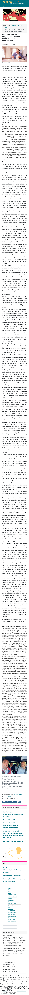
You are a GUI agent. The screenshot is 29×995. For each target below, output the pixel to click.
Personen (10, 917)
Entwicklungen (12, 919)
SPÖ (19, 801)
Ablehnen (12, 993)
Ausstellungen (12, 910)
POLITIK (10, 888)
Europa (5, 851)
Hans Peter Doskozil (11, 801)
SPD (4, 801)
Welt (4, 854)
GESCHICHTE (11, 914)
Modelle (10, 898)
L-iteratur (10, 909)
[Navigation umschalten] (3, 6)
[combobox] (10, 926)
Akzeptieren (4, 993)
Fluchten (10, 907)
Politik (9, 796)
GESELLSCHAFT (12, 897)
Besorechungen (12, 894)
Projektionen (11, 901)
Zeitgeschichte (12, 916)
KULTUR (10, 905)
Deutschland (6, 848)
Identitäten (11, 900)
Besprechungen (7, 857)
